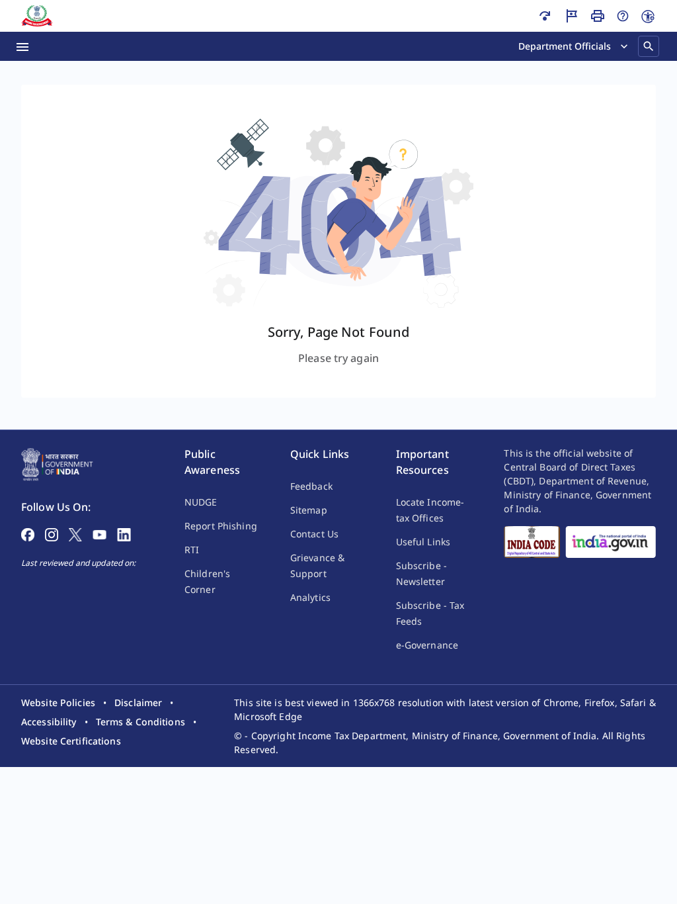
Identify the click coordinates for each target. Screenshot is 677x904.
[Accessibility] (648, 16)
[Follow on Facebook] (27, 533)
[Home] (37, 15)
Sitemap (308, 510)
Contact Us (314, 533)
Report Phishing (220, 526)
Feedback (311, 486)
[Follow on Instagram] (51, 533)
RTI (191, 549)
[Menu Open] (22, 46)
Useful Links (423, 541)
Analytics (310, 597)
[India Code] (532, 542)
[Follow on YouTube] (99, 533)
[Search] (648, 46)
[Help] (622, 16)
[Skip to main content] (545, 16)
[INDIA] (610, 542)
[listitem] (58, 702)
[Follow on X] (75, 533)
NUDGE (201, 502)
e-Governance (427, 645)
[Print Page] (598, 16)
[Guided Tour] (571, 16)
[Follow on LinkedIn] (124, 533)
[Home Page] (57, 463)
